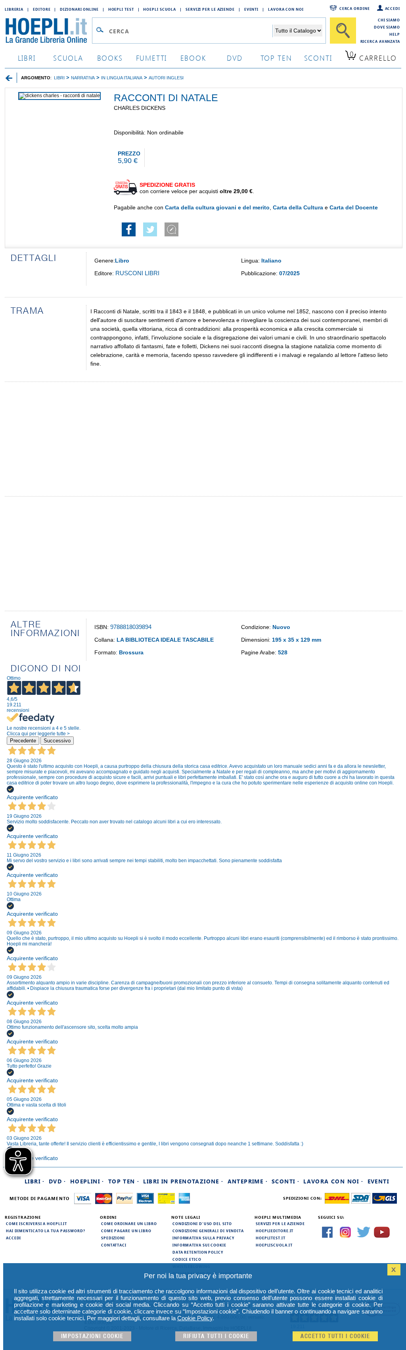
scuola (68, 58)
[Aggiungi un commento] (171, 234)
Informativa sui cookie (199, 1245)
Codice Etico (186, 1259)
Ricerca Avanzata (380, 41)
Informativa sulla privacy (203, 1237)
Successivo (57, 741)
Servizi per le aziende (210, 9)
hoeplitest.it (270, 1237)
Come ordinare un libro (129, 1223)
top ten (276, 58)
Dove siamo (387, 27)
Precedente (23, 741)
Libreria (14, 9)
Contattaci (113, 1245)
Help (394, 34)
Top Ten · (124, 1181)
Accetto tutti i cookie (335, 1336)
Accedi (392, 8)
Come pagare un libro (126, 1230)
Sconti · (285, 1181)
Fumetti (151, 58)
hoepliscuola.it (274, 1245)
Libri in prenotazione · (183, 1181)
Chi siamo (389, 19)
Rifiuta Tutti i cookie (216, 1336)
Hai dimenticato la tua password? (45, 1230)
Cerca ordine (354, 8)
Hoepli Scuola (159, 9)
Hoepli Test (121, 9)
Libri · (35, 1181)
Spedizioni (113, 1237)
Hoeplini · (87, 1181)
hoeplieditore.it (274, 1230)
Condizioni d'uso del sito (202, 1223)
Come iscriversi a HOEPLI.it (36, 1223)
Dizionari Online (79, 9)
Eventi (251, 9)
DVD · (57, 1181)
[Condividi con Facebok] (129, 234)
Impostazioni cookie (92, 1336)
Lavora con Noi (286, 9)
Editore (41, 9)
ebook (193, 58)
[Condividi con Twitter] (150, 234)
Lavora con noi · (333, 1181)
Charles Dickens (139, 108)
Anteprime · (248, 1181)
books (110, 58)
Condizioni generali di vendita (208, 1230)
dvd (235, 58)
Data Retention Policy (197, 1252)
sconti (318, 58)
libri (27, 58)
